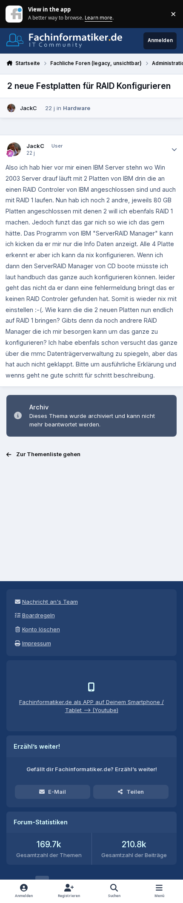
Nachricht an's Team (50, 601)
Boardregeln (38, 615)
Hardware (76, 108)
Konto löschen (41, 629)
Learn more (14, 13)
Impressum (36, 643)
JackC (28, 108)
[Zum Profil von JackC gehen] (11, 108)
